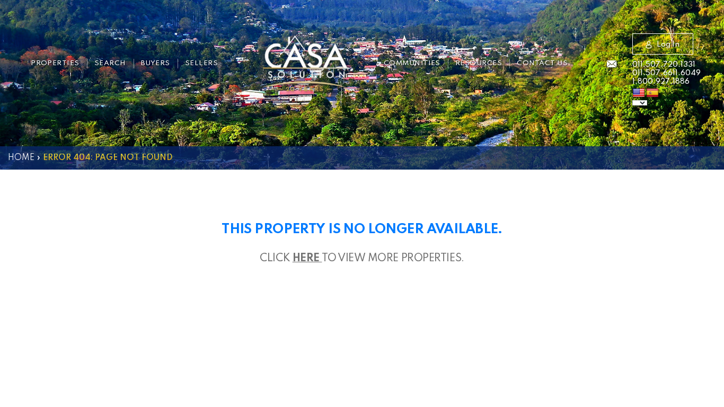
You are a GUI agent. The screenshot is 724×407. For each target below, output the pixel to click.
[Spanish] (652, 93)
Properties (55, 63)
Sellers (201, 63)
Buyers (155, 63)
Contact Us (542, 63)
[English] (638, 93)
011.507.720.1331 (663, 64)
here (307, 258)
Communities (412, 63)
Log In (668, 44)
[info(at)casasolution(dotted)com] (611, 64)
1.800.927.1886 (661, 81)
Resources (478, 63)
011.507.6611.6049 (666, 73)
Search (110, 63)
